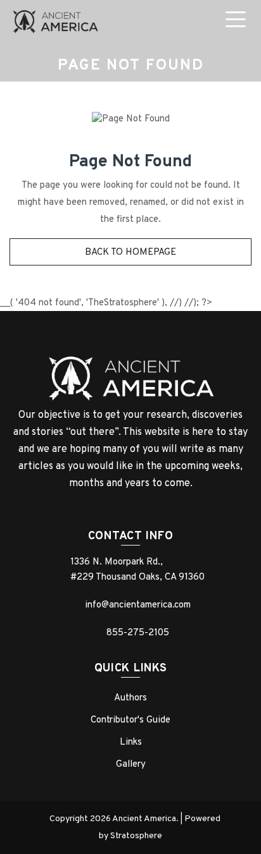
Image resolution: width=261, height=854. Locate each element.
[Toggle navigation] (238, 21)
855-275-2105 (137, 633)
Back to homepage (130, 253)
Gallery (131, 765)
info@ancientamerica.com (138, 605)
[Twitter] (166, 512)
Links (131, 742)
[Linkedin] (142, 512)
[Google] (118, 512)
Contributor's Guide (130, 720)
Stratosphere (136, 836)
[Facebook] (94, 512)
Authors (130, 698)
